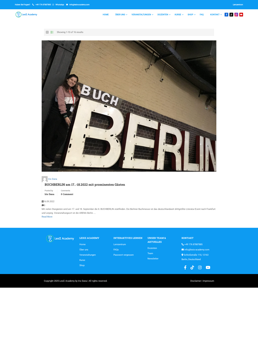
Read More (47, 216)
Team (150, 253)
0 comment (67, 194)
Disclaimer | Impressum (202, 281)
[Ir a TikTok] (231, 14)
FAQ (202, 14)
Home (106, 14)
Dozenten (163, 14)
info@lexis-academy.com (79, 5)
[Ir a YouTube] (241, 14)
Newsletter (153, 258)
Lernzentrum (238, 5)
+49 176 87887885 (43, 5)
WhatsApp (60, 5)
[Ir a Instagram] (236, 14)
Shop (190, 14)
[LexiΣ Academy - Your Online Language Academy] (26, 14)
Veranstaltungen (141, 14)
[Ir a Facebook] (226, 14)
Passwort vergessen (123, 255)
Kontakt (214, 14)
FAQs (116, 249)
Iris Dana (52, 179)
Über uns (120, 14)
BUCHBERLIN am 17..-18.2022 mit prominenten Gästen (85, 184)
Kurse (178, 14)
